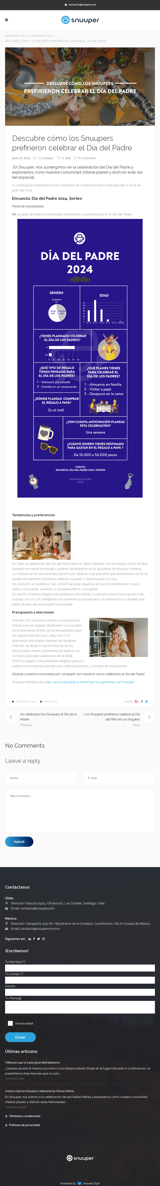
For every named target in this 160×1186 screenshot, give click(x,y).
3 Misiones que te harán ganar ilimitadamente (32, 1062)
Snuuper (48, 158)
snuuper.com (15, 35)
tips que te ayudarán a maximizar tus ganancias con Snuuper (90, 682)
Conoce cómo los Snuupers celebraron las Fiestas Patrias (39, 1091)
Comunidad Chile (40, 35)
